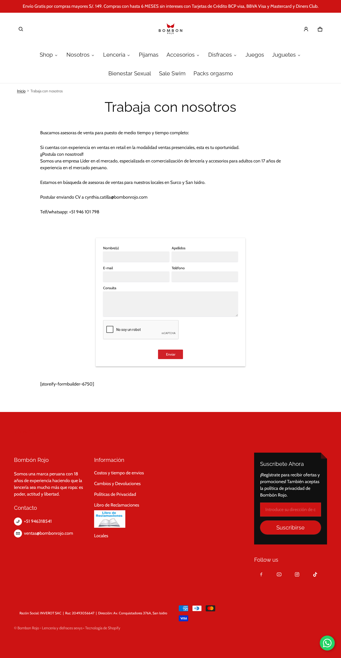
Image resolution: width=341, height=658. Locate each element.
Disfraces (220, 55)
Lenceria (114, 55)
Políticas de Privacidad (115, 494)
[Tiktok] (315, 574)
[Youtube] (279, 574)
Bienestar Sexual (129, 73)
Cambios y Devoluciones (117, 483)
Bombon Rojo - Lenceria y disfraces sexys (49, 628)
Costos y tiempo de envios (119, 473)
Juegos (254, 55)
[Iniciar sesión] (306, 29)
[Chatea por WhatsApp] (327, 643)
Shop (46, 55)
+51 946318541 (38, 521)
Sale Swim (172, 73)
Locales (101, 535)
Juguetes (284, 55)
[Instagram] (297, 574)
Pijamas (149, 55)
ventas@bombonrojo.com (48, 533)
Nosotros (78, 55)
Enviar (170, 354)
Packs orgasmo (213, 73)
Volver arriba (30, 431)
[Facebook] (261, 574)
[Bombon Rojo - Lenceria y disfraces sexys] (170, 29)
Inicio (21, 91)
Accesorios (181, 55)
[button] (21, 29)
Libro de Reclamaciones (116, 505)
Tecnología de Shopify (102, 628)
